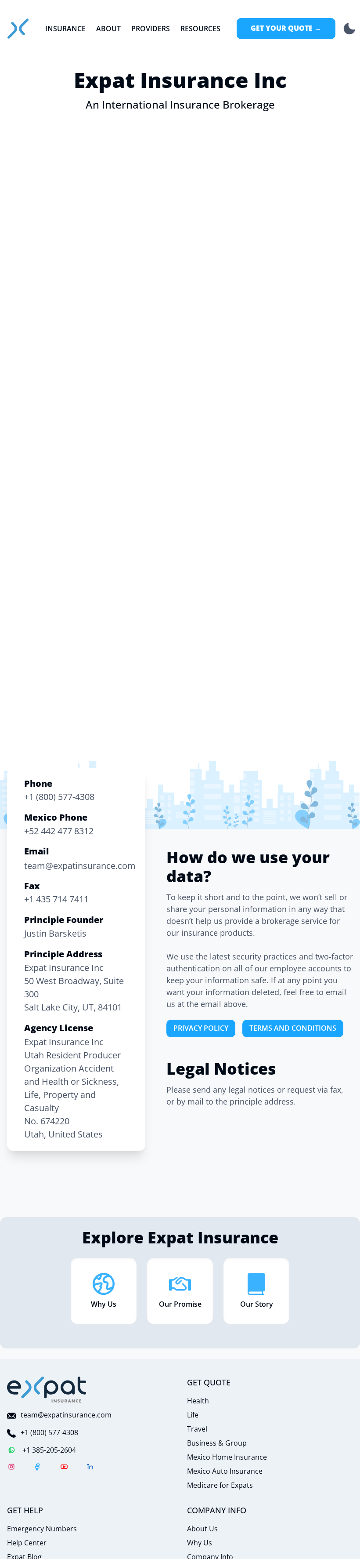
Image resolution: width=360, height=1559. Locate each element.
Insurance (65, 28)
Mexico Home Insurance (227, 1457)
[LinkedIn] (90, 1468)
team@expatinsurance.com (66, 1415)
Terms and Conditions (292, 1028)
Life (192, 1415)
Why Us (199, 1543)
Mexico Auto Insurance (225, 1471)
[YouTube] (64, 1468)
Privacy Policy (200, 1028)
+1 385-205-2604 (49, 1450)
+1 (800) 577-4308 (49, 1432)
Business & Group (217, 1443)
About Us (202, 1529)
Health (198, 1401)
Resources (200, 28)
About (108, 28)
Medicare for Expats (220, 1485)
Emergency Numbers (42, 1529)
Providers (150, 28)
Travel (197, 1429)
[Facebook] (37, 1468)
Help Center (27, 1543)
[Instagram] (11, 1468)
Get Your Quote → (286, 28)
